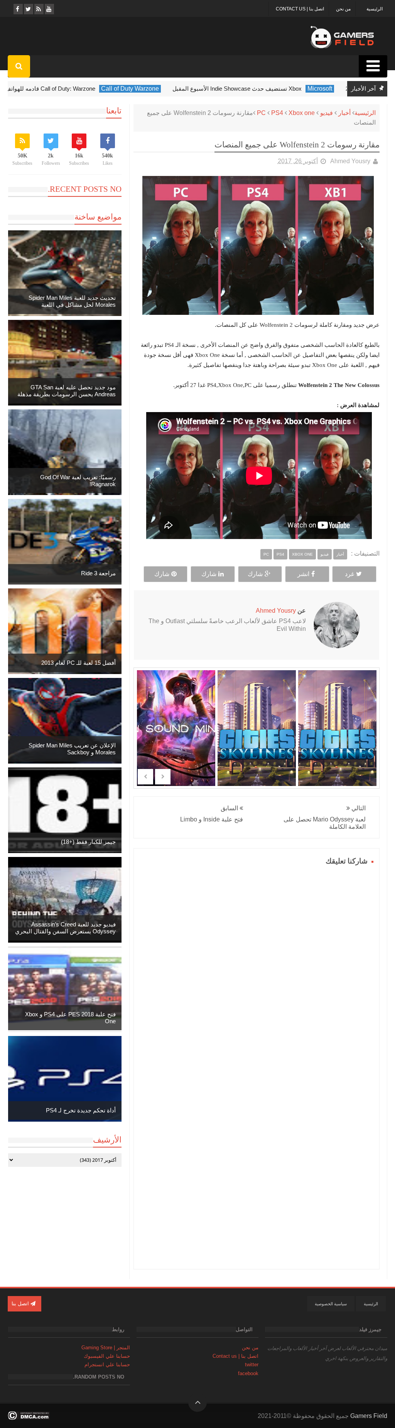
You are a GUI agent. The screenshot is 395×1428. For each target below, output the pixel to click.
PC (261, 113)
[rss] (38, 9)
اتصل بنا (21, 1303)
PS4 (277, 113)
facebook (248, 1373)
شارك (255, 574)
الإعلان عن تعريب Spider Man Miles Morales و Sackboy (72, 748)
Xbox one (302, 113)
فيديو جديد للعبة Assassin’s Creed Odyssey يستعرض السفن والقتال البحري (65, 928)
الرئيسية (374, 9)
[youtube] (49, 9)
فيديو (326, 113)
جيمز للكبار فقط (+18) (88, 841)
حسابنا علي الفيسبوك (107, 1356)
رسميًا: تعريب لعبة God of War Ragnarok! (78, 480)
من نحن (343, 9)
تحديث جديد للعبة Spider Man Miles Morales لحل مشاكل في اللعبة (72, 301)
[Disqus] (256, 964)
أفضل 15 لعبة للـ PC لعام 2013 (78, 662)
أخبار (344, 113)
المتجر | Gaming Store (105, 1347)
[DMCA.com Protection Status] (29, 1417)
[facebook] (17, 9)
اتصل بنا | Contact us (300, 9)
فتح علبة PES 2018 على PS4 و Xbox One (70, 1017)
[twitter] (28, 9)
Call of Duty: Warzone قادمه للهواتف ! (80, 88)
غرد (349, 574)
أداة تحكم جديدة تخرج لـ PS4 (81, 1110)
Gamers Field (368, 1416)
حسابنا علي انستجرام (107, 1364)
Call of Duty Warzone (162, 88)
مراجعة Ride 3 (98, 573)
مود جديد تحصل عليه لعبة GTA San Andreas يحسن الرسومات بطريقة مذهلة (66, 390)
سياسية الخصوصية (331, 1303)
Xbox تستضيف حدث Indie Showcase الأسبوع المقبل (268, 88)
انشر (303, 574)
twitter (251, 1364)
